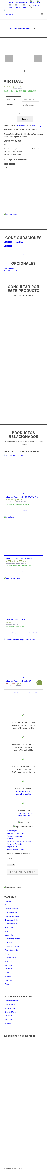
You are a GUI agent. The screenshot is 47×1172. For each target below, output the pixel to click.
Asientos (15, 28)
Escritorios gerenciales (12, 916)
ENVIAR (11, 865)
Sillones (7, 972)
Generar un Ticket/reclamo (16, 849)
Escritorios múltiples (11, 920)
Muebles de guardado (12, 939)
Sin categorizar (10, 976)
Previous (9, 58)
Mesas (7, 931)
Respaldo (11, 99)
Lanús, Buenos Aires (23, 794)
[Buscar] (36, 14)
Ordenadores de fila (11, 950)
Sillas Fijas (8, 961)
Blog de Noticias (12, 846)
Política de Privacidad (14, 844)
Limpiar (41, 126)
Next (38, 58)
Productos (7, 28)
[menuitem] (18, 2)
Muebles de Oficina (11, 1008)
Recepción (8, 954)
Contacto (10, 838)
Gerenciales (24, 28)
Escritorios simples (11, 924)
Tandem (7, 984)
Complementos (10, 1004)
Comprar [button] (15, 633)
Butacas (7, 905)
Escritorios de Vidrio (11, 912)
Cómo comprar (12, 830)
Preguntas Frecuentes (15, 836)
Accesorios (8, 901)
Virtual (33, 126)
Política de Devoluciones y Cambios (20, 841)
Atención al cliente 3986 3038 (17, 3)
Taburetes (8, 980)
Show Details (32, 633)
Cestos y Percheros (11, 908)
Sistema (11, 105)
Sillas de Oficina (10, 957)
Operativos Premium (12, 946)
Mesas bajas (9, 935)
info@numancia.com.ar (23, 813)
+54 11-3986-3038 (23, 816)
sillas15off (8, 965)
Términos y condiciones (15, 833)
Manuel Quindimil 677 (23, 791)
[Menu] (42, 14)
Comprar (25, 119)
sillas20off (8, 969)
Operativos (8, 942)
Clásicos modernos (11, 1001)
